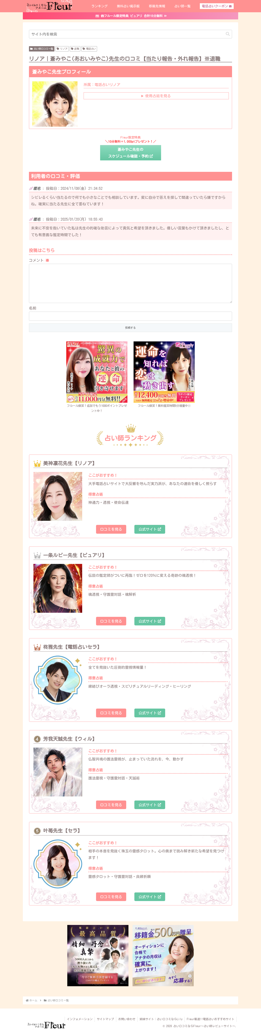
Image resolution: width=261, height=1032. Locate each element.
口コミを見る (111, 529)
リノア (63, 48)
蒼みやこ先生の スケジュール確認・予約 (128, 153)
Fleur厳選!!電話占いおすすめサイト (210, 1019)
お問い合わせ (126, 1019)
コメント (39, 260)
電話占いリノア (102, 84)
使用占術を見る (158, 96)
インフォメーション (80, 1019)
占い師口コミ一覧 (43, 48)
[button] (227, 34)
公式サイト (147, 529)
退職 (76, 48)
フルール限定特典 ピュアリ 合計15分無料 (133, 15)
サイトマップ (105, 1019)
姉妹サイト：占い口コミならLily (161, 1019)
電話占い (91, 48)
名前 (32, 308)
